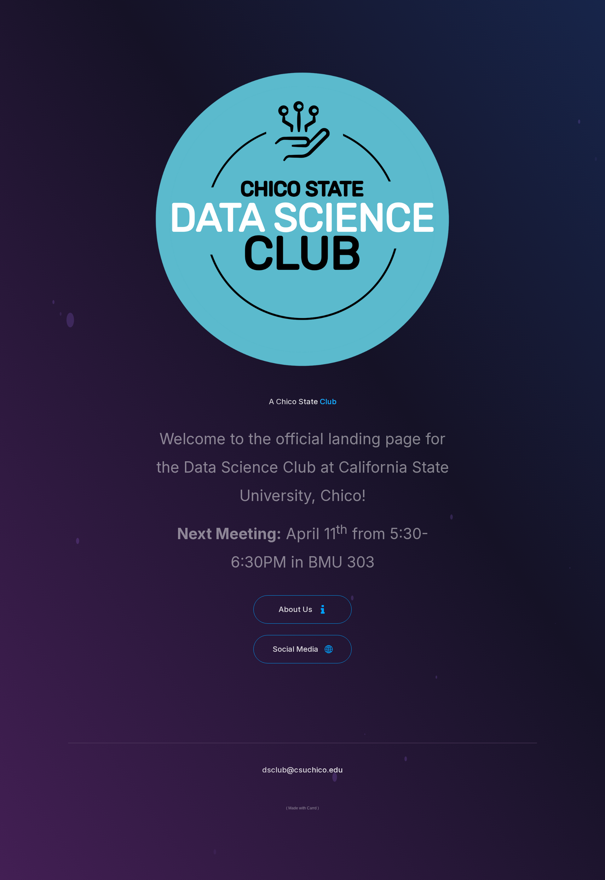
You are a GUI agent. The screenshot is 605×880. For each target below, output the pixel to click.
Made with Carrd (302, 808)
